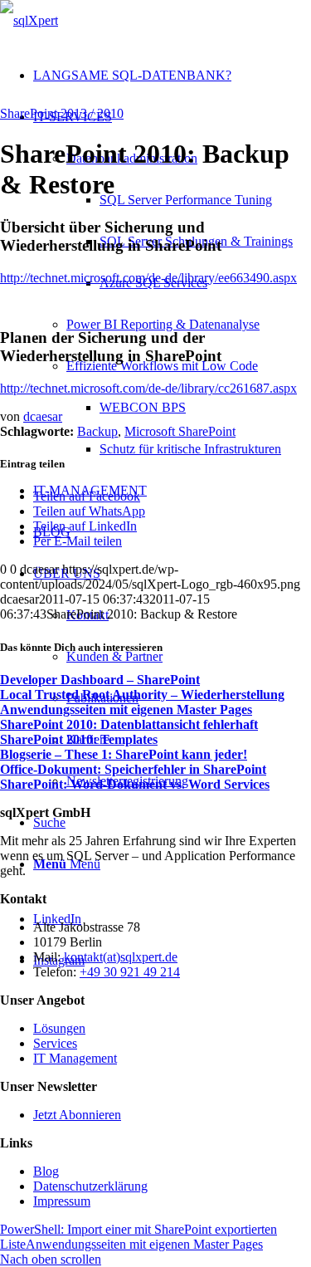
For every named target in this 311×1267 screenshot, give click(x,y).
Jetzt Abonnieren (77, 1115)
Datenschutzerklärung (90, 1186)
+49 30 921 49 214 (130, 972)
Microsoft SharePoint (180, 431)
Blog (46, 1171)
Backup (97, 431)
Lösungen (59, 1028)
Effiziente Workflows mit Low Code (162, 366)
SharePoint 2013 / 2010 (62, 113)
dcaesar (42, 416)
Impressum (61, 1201)
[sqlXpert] (29, 20)
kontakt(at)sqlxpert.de (120, 957)
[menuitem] (172, 75)
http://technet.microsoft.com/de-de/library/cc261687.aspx (148, 388)
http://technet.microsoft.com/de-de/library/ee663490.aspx (148, 278)
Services (55, 1043)
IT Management (75, 1058)
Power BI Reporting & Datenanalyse (163, 324)
